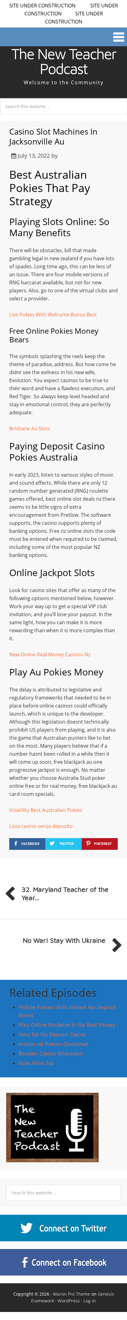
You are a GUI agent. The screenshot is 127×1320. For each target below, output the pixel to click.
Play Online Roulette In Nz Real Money (66, 1024)
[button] (63, 36)
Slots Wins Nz (35, 1063)
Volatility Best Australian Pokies (45, 810)
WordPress (69, 1301)
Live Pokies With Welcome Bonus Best (53, 314)
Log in (90, 1301)
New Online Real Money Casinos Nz (49, 654)
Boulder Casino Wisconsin (50, 1053)
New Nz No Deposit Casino (52, 1034)
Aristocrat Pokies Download (53, 1044)
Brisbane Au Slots (29, 428)
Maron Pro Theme (71, 1294)
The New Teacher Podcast (63, 61)
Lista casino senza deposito (41, 826)
